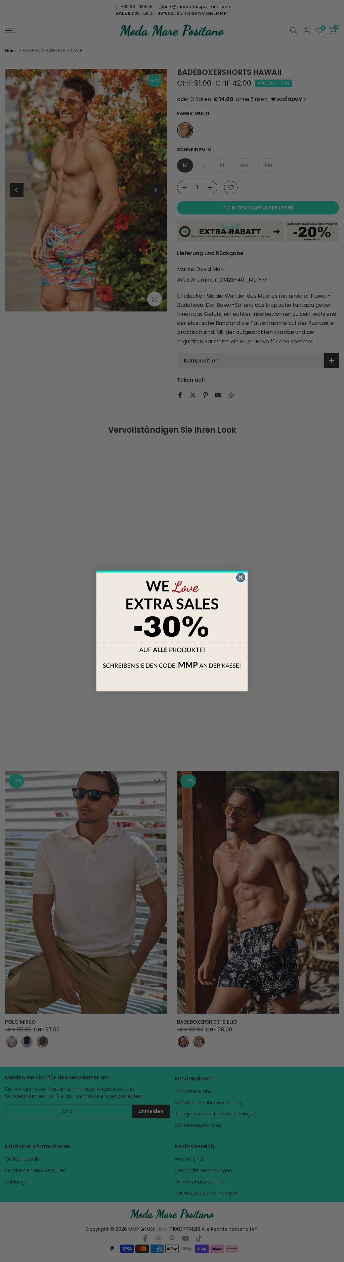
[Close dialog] (240, 577)
